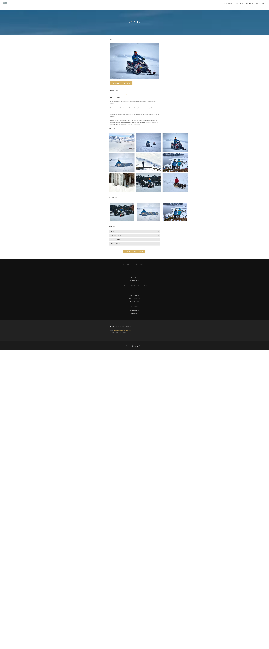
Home (224, 3)
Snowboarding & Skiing (122, 213)
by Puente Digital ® (134, 346)
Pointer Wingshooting (134, 292)
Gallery (241, 3)
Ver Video (122, 215)
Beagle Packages (134, 280)
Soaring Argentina (134, 310)
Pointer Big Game (134, 295)
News (250, 3)
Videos (245, 3)
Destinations (229, 3)
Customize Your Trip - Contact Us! (121, 83)
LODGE (112, 231)
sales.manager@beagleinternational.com (122, 330)
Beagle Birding (134, 277)
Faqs (253, 3)
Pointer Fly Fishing (134, 301)
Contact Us (263, 3)
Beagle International (134, 267)
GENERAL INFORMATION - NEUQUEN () (121, 94)
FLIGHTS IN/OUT (115, 243)
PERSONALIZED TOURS (117, 235)
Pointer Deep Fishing (134, 298)
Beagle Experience (134, 274)
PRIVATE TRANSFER (116, 239)
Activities (236, 3)
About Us (258, 3)
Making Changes (135, 313)
